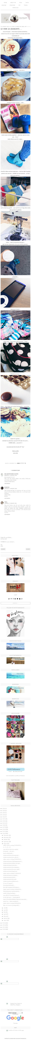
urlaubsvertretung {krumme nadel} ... (11, 869)
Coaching (12, 5)
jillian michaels (16, 102)
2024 (3, 812)
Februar (5, 918)
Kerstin (6, 487)
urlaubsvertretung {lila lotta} (9, 879)
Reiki (20, 2)
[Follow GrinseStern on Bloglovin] (15, 623)
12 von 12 (13, 26)
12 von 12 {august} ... (8, 883)
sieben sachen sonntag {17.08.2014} (12, 873)
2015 (3, 831)
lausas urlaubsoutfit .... (8, 853)
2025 (3, 810)
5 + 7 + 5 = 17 (6, 847)
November (6, 837)
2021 (3, 819)
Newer (3, 549)
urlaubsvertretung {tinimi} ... (9, 877)
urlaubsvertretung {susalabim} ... (10, 875)
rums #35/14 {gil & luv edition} (10, 849)
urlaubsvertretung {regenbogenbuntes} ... (13, 861)
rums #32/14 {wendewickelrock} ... (11, 895)
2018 (3, 825)
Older (28, 549)
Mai (4, 912)
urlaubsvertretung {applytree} (10, 871)
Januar (5, 920)
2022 (3, 817)
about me (13, 2)
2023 (3, 814)
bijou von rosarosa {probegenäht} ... (11, 905)
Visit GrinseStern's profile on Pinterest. (15, 775)
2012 (3, 925)
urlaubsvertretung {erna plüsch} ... (11, 857)
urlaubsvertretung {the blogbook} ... (11, 867)
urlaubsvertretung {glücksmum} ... (11, 881)
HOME (5, 2)
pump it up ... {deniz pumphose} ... (11, 901)
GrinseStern (13, 1038)
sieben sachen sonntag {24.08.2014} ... (12, 859)
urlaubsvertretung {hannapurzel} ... (11, 855)
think (16, 137)
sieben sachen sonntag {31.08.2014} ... (12, 845)
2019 (3, 823)
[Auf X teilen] (19, 463)
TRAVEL (26, 5)
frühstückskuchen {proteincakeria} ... (11, 891)
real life (24, 26)
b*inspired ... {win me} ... (9, 851)
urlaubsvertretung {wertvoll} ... (10, 865)
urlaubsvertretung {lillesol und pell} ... (12, 863)
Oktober (5, 839)
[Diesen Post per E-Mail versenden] (18, 463)
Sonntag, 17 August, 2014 (10, 503)
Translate (15, 1023)
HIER (19, 440)
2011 (3, 927)
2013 (3, 923)
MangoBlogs (23, 1038)
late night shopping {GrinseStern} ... (11, 887)
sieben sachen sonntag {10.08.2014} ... (12, 889)
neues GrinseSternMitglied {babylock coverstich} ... (15, 899)
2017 (3, 827)
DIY (20, 5)
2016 (3, 829)
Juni (4, 910)
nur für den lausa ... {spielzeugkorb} (11, 897)
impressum (15, 7)
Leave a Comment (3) (10, 463)
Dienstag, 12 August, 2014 (10, 475)
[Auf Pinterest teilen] (22, 463)
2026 (3, 808)
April (5, 914)
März (5, 916)
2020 (3, 821)
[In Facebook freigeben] (21, 463)
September (6, 841)
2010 (3, 929)
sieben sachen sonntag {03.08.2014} (12, 903)
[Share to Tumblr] (25, 463)
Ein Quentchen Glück (11, 473)
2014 (3, 833)
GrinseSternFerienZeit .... (9, 885)
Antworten (7, 483)
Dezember (6, 835)
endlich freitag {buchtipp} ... (9, 893)
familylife (18, 26)
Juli (4, 908)
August (5, 843)
